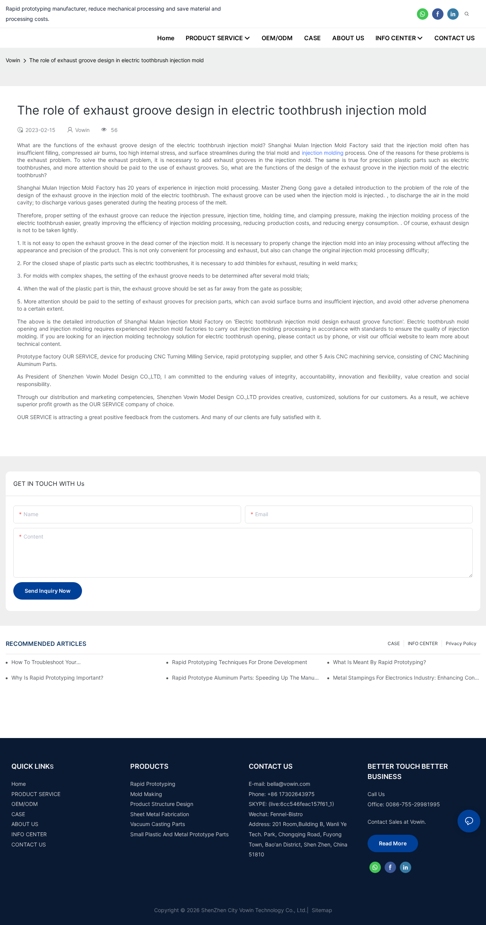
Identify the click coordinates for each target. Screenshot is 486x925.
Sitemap (321, 910)
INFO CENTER (423, 643)
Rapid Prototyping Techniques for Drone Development (239, 662)
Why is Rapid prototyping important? (57, 677)
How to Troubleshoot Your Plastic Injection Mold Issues (46, 662)
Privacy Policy (461, 643)
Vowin (13, 60)
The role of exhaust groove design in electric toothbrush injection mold (116, 60)
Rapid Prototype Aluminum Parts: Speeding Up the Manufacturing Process (245, 677)
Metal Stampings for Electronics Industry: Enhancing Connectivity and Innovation (406, 677)
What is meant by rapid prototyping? (379, 662)
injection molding (323, 152)
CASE (394, 643)
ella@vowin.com (290, 784)
